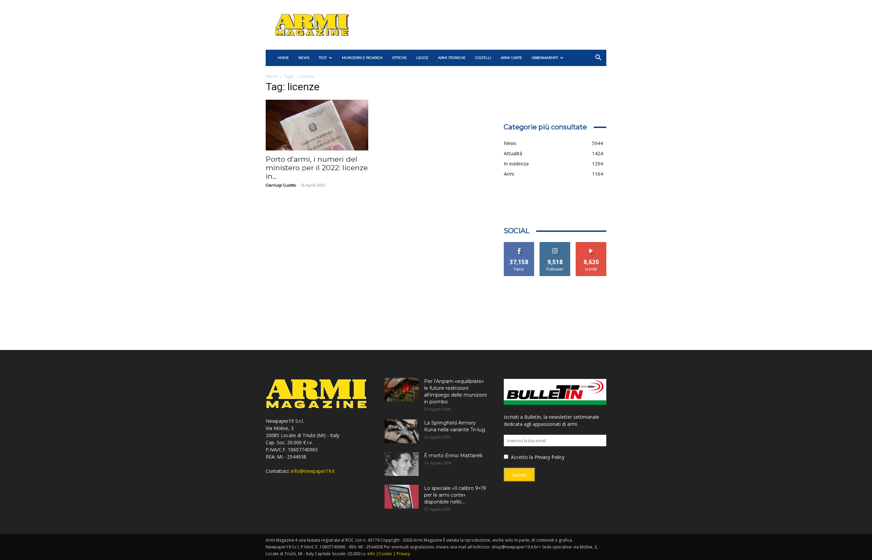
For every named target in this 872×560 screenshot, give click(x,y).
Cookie (385, 554)
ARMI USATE (511, 57)
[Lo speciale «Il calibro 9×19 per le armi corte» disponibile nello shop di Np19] (402, 497)
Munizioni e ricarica (362, 57)
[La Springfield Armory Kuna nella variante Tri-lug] (402, 431)
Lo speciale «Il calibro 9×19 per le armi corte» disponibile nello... (455, 495)
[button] (598, 58)
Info (371, 554)
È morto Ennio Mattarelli (453, 455)
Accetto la (521, 457)
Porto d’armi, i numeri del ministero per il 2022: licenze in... (317, 167)
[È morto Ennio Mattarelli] (402, 464)
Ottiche (399, 57)
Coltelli (483, 57)
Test (323, 57)
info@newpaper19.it (313, 471)
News (303, 57)
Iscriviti (591, 244)
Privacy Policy (549, 457)
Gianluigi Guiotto (281, 185)
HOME (283, 57)
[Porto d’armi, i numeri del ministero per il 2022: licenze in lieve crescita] (317, 125)
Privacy (403, 554)
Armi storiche (452, 57)
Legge (422, 57)
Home (272, 76)
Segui (555, 244)
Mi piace (519, 244)
